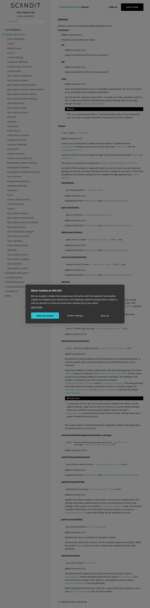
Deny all (105, 315)
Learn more (36, 307)
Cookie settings (75, 315)
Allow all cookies (44, 315)
